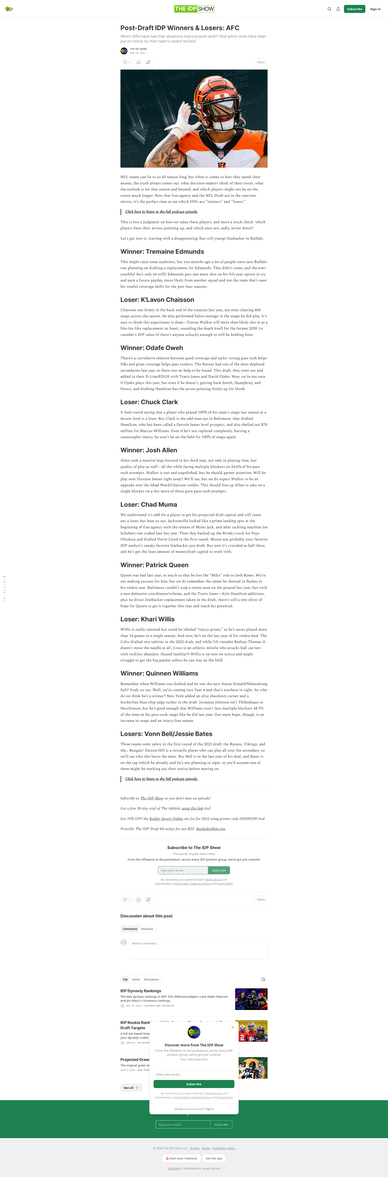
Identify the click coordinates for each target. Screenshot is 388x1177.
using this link (192, 808)
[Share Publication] (338, 9)
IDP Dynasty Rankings (140, 991)
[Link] (115, 251)
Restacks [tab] (147, 929)
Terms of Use (213, 1093)
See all (129, 1088)
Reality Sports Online (166, 819)
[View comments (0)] (139, 62)
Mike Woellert (146, 1070)
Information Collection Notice (193, 1097)
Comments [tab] (130, 929)
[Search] (329, 9)
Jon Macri (167, 1005)
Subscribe (354, 9)
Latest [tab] (136, 979)
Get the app (214, 1158)
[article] (194, 1001)
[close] (233, 1027)
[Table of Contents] (4, 588)
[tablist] (137, 929)
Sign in (375, 9)
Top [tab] (125, 979)
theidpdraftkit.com (210, 829)
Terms (206, 1148)
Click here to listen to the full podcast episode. (161, 212)
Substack (174, 1168)
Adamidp (149, 1005)
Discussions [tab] (151, 979)
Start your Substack (183, 1158)
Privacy (194, 1148)
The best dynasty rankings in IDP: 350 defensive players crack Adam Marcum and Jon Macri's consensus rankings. (174, 998)
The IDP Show (138, 49)
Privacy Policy (224, 1097)
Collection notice (224, 1148)
